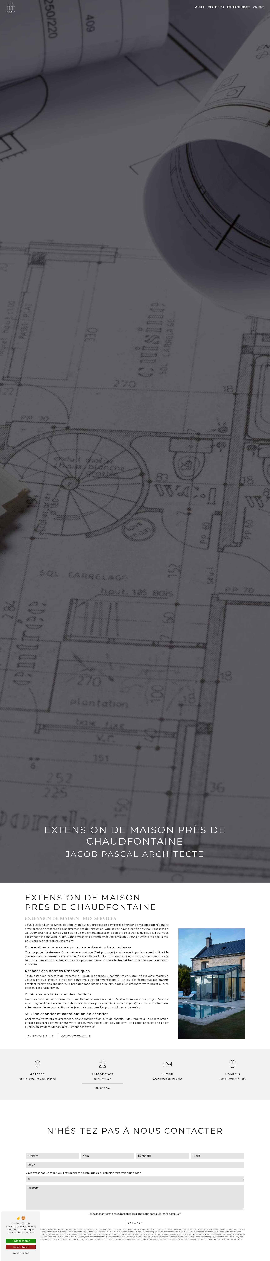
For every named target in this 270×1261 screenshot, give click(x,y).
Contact (259, 7)
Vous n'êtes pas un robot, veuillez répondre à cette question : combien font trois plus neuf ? (83, 1172)
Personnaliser (20, 1253)
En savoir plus (41, 1036)
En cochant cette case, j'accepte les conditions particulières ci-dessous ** (136, 1213)
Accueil (199, 7)
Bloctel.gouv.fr (183, 1239)
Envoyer (135, 1222)
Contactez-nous (76, 1036)
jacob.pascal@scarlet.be (167, 1078)
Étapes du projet (238, 7)
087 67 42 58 (103, 1087)
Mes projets (216, 7)
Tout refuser (21, 1247)
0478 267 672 (102, 1078)
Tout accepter (21, 1240)
